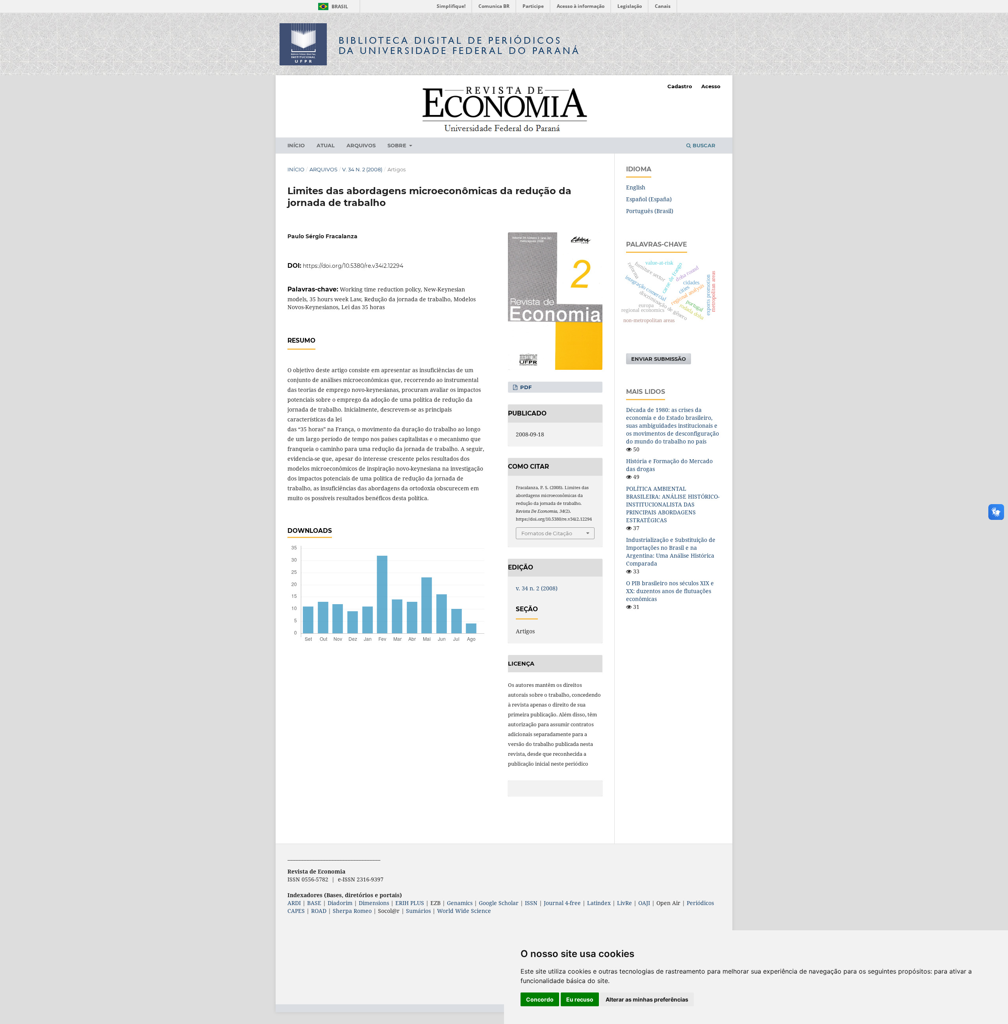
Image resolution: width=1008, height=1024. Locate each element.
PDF (525, 387)
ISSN (531, 903)
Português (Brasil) (649, 211)
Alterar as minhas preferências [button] (647, 999)
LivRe (624, 903)
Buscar (703, 145)
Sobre (397, 145)
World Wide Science (464, 911)
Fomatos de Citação (546, 533)
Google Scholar (499, 903)
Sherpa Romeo (352, 911)
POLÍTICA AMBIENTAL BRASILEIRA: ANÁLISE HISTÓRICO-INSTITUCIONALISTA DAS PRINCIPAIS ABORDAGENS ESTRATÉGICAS (672, 504)
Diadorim (340, 903)
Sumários (418, 911)
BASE (314, 903)
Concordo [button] (540, 999)
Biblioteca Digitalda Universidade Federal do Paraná (459, 45)
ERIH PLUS (409, 903)
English (635, 187)
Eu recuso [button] (579, 999)
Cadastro (679, 86)
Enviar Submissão (658, 359)
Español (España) (649, 199)
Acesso (711, 86)
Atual (326, 145)
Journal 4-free (562, 903)
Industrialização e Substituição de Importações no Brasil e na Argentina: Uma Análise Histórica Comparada (670, 551)
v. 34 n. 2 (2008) (362, 169)
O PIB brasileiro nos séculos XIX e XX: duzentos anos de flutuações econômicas (670, 591)
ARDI (294, 903)
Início (296, 145)
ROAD (318, 911)
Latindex (599, 903)
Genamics (459, 903)
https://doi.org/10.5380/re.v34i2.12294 (353, 265)
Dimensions (374, 903)
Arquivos (361, 145)
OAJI (644, 903)
